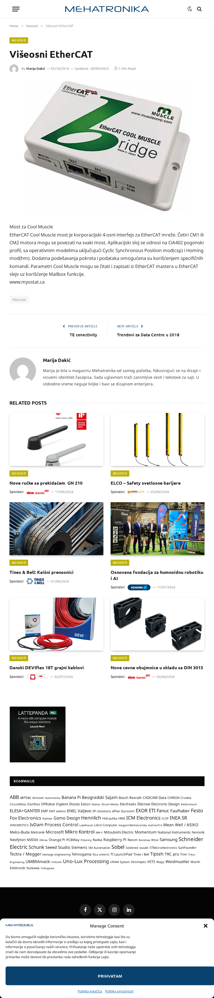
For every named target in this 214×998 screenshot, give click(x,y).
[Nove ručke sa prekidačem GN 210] (56, 439)
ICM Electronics (143, 818)
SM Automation (99, 848)
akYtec (25, 797)
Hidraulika (109, 818)
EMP (44, 811)
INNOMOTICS (19, 825)
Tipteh (157, 854)
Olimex (43, 840)
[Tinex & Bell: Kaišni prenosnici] (56, 528)
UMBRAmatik (38, 861)
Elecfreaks (128, 804)
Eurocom (128, 811)
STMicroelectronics (163, 847)
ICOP (165, 818)
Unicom (56, 862)
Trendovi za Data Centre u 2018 (148, 334)
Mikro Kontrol (79, 831)
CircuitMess (18, 804)
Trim (183, 854)
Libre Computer (105, 825)
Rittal (155, 840)
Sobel (118, 846)
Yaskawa (33, 868)
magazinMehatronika (132, 825)
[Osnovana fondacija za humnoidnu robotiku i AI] (158, 528)
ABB (14, 797)
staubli (144, 848)
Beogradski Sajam (100, 797)
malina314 (155, 825)
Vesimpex (138, 861)
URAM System (120, 862)
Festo (197, 810)
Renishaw (144, 840)
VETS (151, 861)
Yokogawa (47, 868)
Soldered (132, 848)
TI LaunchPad (121, 854)
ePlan (116, 811)
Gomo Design (67, 818)
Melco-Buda (20, 832)
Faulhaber (180, 810)
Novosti (19, 40)
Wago (160, 862)
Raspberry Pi (115, 839)
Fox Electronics (25, 818)
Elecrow (143, 803)
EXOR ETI (145, 810)
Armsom (38, 798)
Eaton (86, 804)
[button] (205, 926)
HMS (121, 818)
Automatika (52, 798)
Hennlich (91, 818)
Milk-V (99, 832)
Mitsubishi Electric (119, 832)
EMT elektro (57, 811)
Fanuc (163, 811)
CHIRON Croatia (179, 798)
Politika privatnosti (119, 991)
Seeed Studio (57, 847)
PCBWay (72, 839)
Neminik (198, 832)
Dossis (74, 803)
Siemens (79, 847)
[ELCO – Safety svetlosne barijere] (158, 439)
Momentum (146, 832)
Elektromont (189, 804)
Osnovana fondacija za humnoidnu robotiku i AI (157, 575)
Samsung (168, 839)
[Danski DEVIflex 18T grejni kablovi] (56, 624)
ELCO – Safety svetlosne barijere (146, 483)
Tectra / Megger (25, 854)
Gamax (47, 818)
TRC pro (172, 854)
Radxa (97, 839)
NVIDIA (32, 839)
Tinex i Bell (141, 854)
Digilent (62, 804)
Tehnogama (81, 854)
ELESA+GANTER (25, 810)
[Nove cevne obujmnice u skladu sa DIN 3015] (158, 624)
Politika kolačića (90, 991)
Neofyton (18, 839)
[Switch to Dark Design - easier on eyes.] (189, 8)
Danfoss (33, 804)
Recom (133, 840)
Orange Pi (57, 839)
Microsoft (55, 832)
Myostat (19, 299)
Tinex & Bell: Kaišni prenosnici (41, 572)
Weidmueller (177, 861)
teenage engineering (56, 854)
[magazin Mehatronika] (107, 9)
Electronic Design (165, 803)
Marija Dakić (35, 68)
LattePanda (86, 825)
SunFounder (187, 847)
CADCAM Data (154, 797)
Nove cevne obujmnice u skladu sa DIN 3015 (157, 667)
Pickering (86, 840)
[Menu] (16, 9)
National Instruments (174, 832)
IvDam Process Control (54, 824)
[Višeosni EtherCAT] (107, 146)
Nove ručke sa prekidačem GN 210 (45, 483)
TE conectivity (83, 334)
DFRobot (48, 804)
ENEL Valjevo (79, 810)
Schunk (36, 847)
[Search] (199, 9)
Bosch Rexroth (130, 797)
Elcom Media (110, 804)
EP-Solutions (102, 811)
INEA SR (178, 818)
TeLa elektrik (101, 854)
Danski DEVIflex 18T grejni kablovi (46, 667)
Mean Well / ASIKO (180, 824)
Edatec (96, 804)
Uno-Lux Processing (86, 861)
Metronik (38, 832)
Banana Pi (71, 797)
